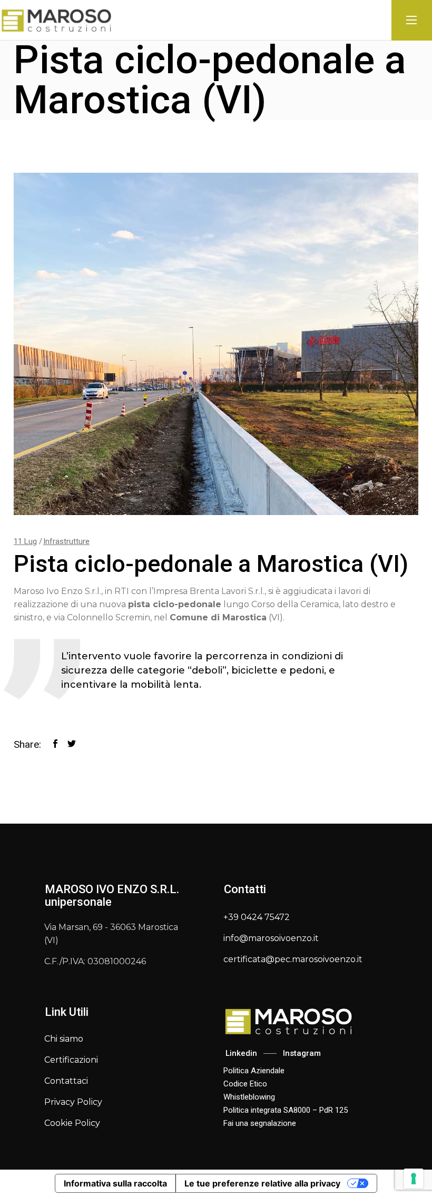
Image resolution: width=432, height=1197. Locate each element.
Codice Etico (245, 1084)
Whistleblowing (249, 1097)
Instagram (302, 1053)
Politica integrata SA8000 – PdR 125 (285, 1110)
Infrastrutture (66, 541)
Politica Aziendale (253, 1070)
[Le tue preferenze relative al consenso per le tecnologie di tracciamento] (414, 1179)
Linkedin (240, 1053)
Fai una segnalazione (259, 1123)
